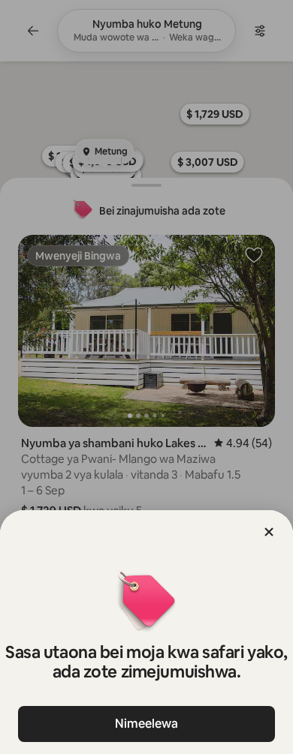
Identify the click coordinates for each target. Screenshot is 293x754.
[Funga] (269, 532)
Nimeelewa (146, 723)
